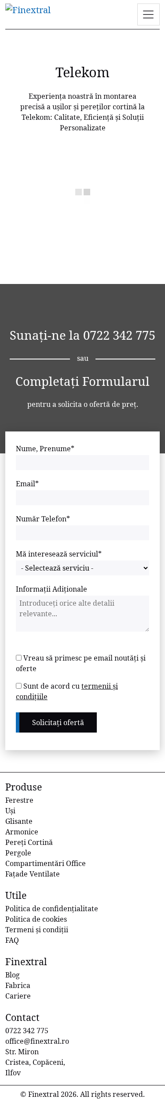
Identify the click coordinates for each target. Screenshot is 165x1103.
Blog (12, 975)
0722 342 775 (119, 335)
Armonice (21, 832)
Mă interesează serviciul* (59, 554)
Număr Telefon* (43, 519)
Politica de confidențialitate (51, 908)
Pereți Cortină (29, 842)
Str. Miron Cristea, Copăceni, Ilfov (35, 1062)
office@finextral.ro (37, 1041)
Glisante (19, 821)
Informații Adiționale (51, 589)
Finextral (43, 1094)
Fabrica (17, 985)
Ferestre (19, 800)
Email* (27, 484)
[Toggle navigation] (148, 14)
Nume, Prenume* (45, 448)
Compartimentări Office (45, 863)
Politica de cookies (36, 919)
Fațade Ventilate (32, 874)
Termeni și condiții (36, 929)
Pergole (18, 853)
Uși (10, 811)
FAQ (12, 940)
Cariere (18, 996)
